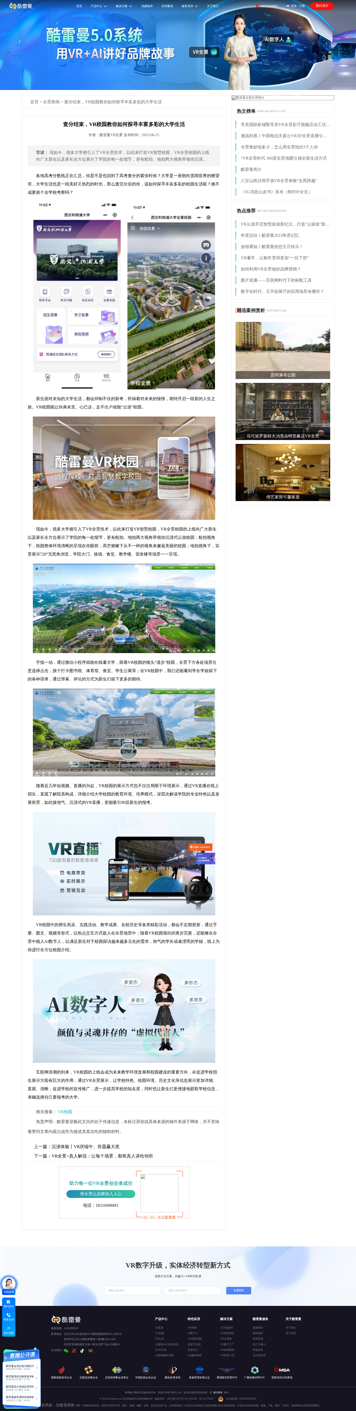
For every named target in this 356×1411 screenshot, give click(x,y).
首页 (34, 102)
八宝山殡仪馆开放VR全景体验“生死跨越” (279, 180)
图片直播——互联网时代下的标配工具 (276, 280)
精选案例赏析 (251, 310)
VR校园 (65, 1111)
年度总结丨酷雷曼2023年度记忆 (270, 235)
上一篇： (43, 1146)
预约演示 (322, 6)
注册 (302, 5)
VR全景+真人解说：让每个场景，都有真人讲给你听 (93, 1156)
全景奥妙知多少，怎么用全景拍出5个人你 (279, 147)
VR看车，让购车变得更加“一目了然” (275, 258)
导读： (42, 152)
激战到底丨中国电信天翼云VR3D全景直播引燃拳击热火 (285, 136)
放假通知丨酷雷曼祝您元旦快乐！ (272, 246)
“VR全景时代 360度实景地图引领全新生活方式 (284, 158)
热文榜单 (246, 111)
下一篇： (43, 1156)
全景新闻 (51, 102)
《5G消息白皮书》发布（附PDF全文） (276, 192)
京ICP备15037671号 (178, 1398)
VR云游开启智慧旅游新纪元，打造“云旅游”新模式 (285, 224)
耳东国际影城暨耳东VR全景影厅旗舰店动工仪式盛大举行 (285, 124)
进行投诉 (218, 1392)
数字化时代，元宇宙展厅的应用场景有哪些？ (282, 291)
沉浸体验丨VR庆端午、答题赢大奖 (77, 1146)
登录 (294, 5)
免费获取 (239, 1290)
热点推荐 (246, 210)
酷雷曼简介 (251, 169)
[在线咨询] (8, 1284)
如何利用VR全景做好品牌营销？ (271, 269)
